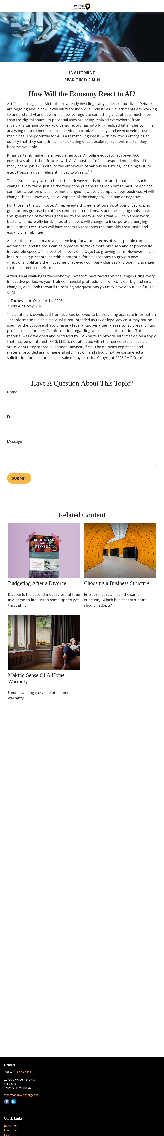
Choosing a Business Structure (117, 583)
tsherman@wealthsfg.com (21, 1095)
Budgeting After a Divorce (37, 583)
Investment (11, 1130)
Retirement (11, 1125)
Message (14, 441)
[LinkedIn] (13, 1101)
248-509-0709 (22, 1072)
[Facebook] (6, 1101)
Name (12, 391)
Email (11, 416)
